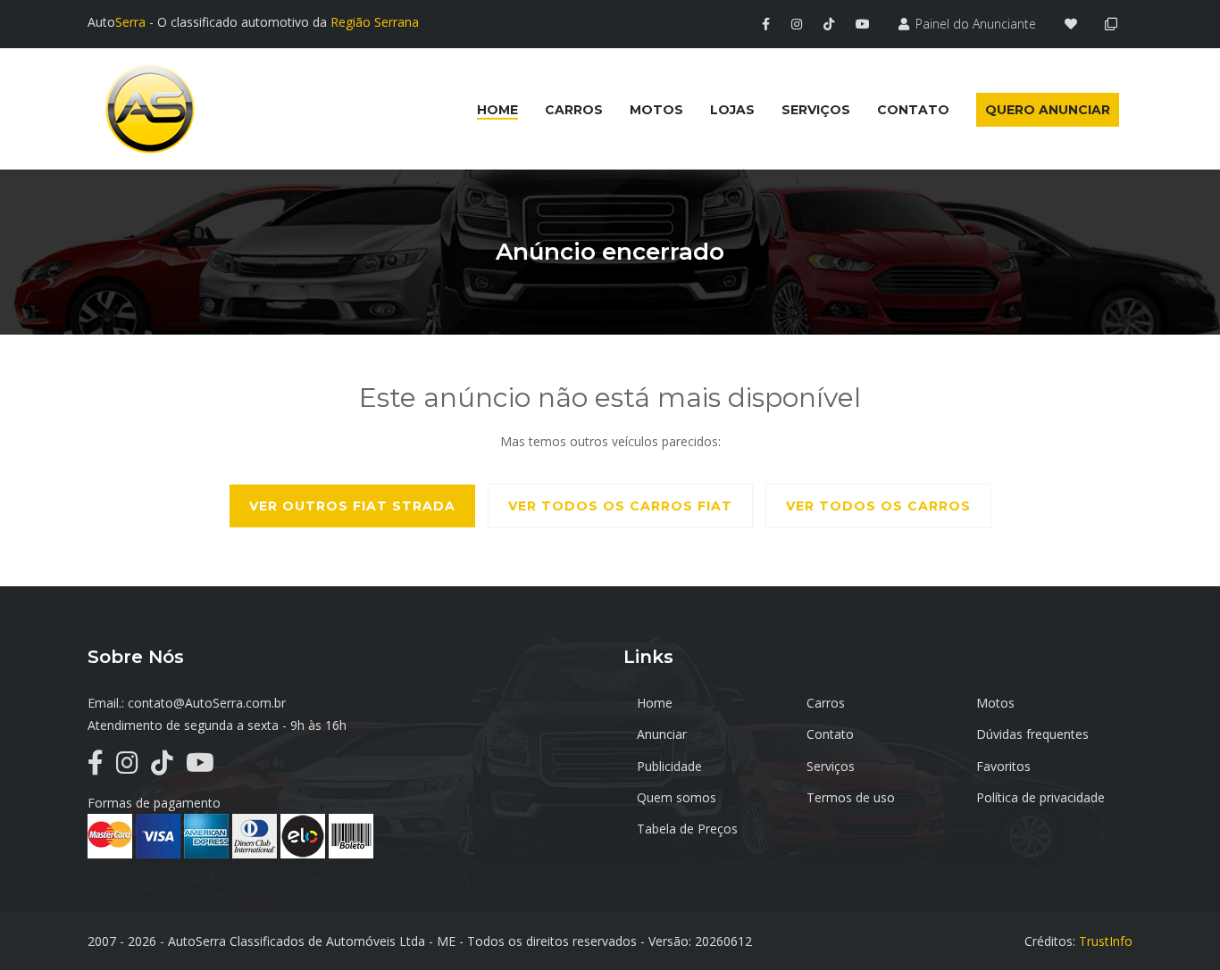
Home (655, 702)
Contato (830, 733)
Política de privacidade (1040, 797)
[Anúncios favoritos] (1076, 23)
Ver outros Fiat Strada (352, 506)
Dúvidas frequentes (1032, 733)
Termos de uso (850, 797)
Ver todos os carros (878, 506)
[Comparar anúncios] (1114, 23)
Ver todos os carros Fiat (620, 506)
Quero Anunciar (1047, 110)
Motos (995, 702)
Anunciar (662, 733)
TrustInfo (1105, 941)
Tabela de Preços (687, 828)
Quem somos (676, 797)
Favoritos (1003, 766)
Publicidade (669, 766)
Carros (825, 702)
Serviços (830, 766)
